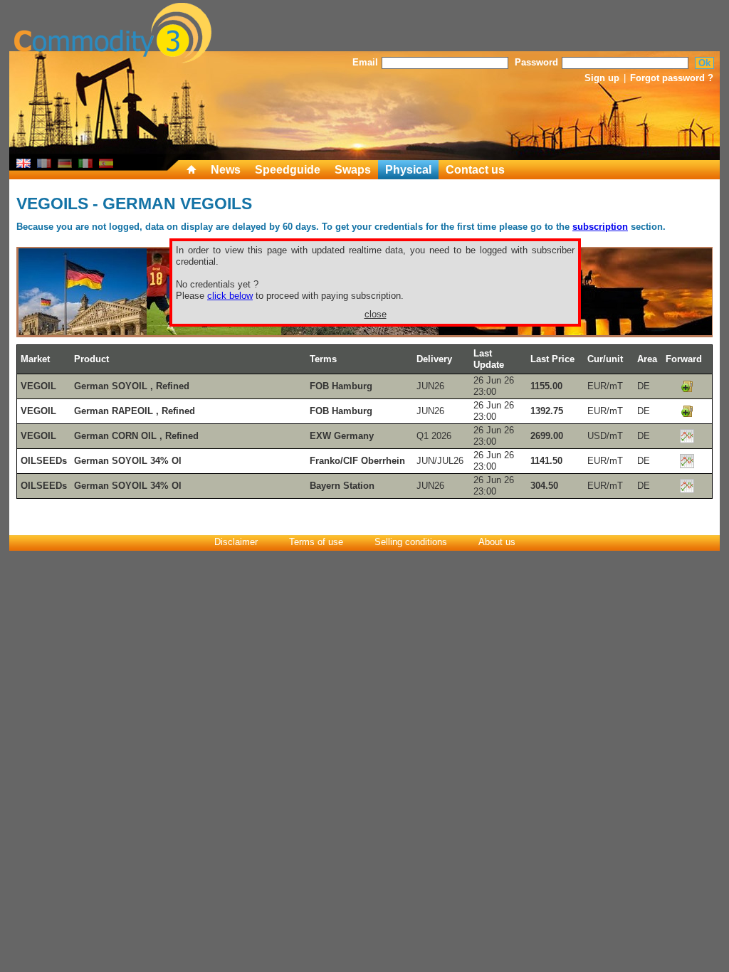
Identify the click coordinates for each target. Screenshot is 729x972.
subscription (600, 226)
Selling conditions (410, 542)
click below (230, 295)
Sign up (601, 78)
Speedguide (287, 170)
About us (496, 542)
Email (365, 62)
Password (536, 62)
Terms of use (316, 542)
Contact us (475, 170)
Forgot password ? (671, 78)
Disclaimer (236, 542)
